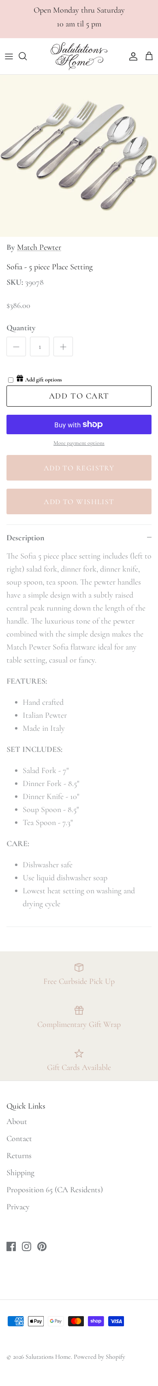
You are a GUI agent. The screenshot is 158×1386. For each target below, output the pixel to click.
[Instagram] (26, 1246)
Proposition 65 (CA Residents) (54, 1190)
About (16, 1121)
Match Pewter (39, 247)
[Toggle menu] (9, 56)
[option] (79, 156)
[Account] (131, 56)
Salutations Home (48, 1357)
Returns (19, 1156)
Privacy (18, 1207)
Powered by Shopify (99, 1357)
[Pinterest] (42, 1246)
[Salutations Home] (79, 56)
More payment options (79, 443)
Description (25, 538)
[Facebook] (11, 1246)
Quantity (21, 328)
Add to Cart (79, 396)
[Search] (27, 56)
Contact (19, 1138)
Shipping (20, 1173)
